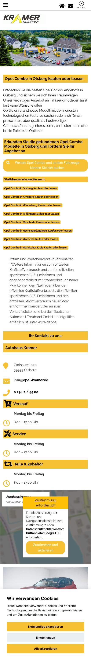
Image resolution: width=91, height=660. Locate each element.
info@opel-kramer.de (31, 380)
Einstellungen (45, 637)
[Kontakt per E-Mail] (70, 5)
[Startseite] (62, 5)
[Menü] (5, 5)
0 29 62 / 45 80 (26, 392)
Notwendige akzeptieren (45, 626)
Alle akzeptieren (45, 648)
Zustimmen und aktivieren (45, 547)
